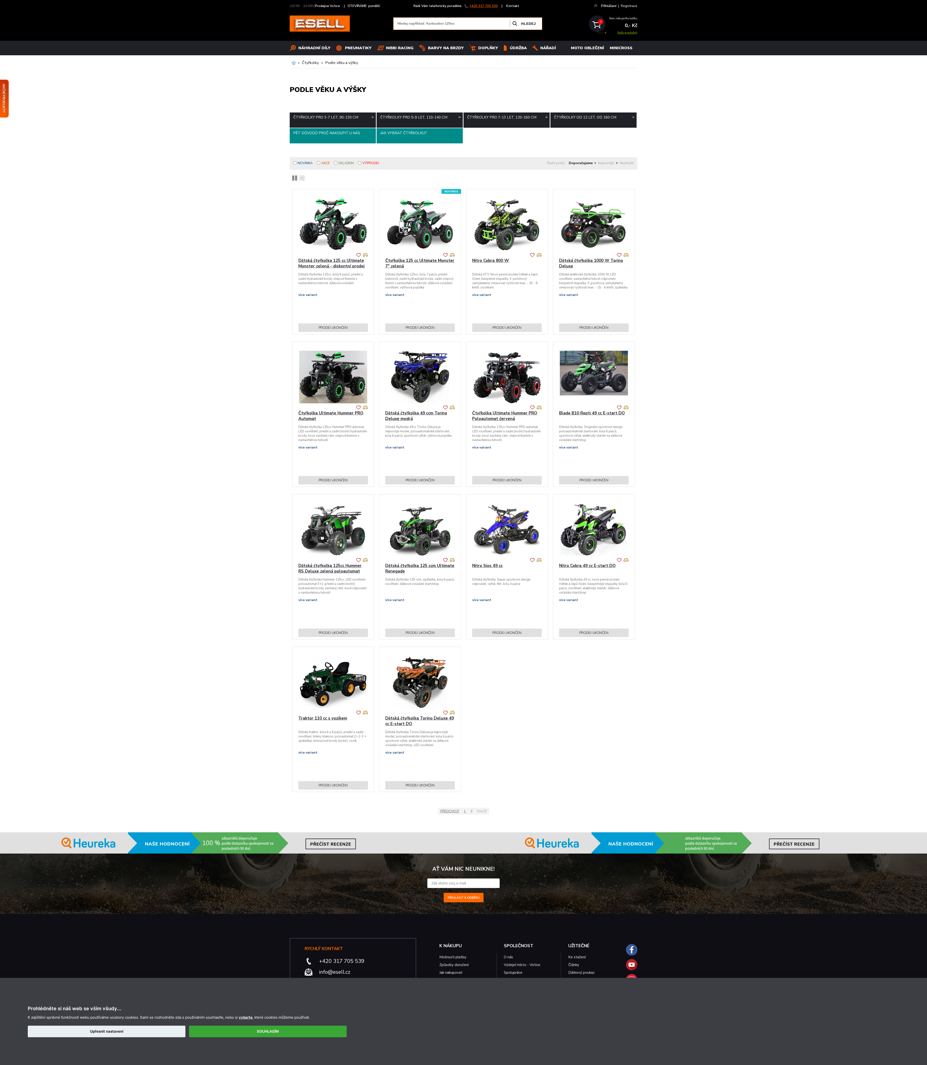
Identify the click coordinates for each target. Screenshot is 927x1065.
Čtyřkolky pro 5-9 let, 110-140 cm (420, 117)
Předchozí (449, 811)
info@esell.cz (334, 972)
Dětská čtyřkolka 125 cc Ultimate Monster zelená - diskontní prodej (331, 263)
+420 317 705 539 (483, 6)
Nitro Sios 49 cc (487, 565)
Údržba (518, 48)
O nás (508, 957)
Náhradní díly (314, 48)
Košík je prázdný (627, 33)
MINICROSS (621, 48)
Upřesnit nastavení (106, 1031)
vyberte (246, 1017)
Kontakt (512, 6)
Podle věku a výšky (341, 62)
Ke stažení (577, 957)
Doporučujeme (581, 163)
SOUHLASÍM (268, 1031)
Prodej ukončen (333, 327)
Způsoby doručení (454, 964)
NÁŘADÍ (548, 48)
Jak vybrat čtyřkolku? (403, 133)
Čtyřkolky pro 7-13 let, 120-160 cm (507, 117)
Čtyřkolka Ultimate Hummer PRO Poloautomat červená (504, 415)
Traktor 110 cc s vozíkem (322, 718)
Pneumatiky (358, 48)
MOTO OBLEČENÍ (587, 48)
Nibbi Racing (400, 48)
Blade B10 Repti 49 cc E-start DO (592, 413)
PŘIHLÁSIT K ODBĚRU (464, 897)
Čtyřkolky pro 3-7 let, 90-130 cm (333, 117)
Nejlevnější (606, 163)
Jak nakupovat (451, 972)
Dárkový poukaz (581, 972)
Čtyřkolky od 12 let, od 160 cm (594, 117)
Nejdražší (627, 163)
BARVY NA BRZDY (446, 48)
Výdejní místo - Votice (522, 964)
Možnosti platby (452, 957)
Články (573, 964)
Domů (294, 63)
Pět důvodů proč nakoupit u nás (326, 133)
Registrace (629, 6)
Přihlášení (608, 6)
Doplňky (488, 48)
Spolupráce (513, 972)
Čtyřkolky (310, 62)
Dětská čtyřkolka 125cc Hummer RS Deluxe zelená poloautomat (330, 568)
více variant (307, 295)
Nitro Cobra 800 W (490, 260)
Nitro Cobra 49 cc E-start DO (587, 565)
